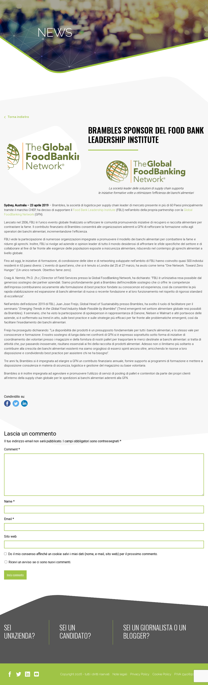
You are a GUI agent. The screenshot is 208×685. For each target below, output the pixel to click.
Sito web (10, 536)
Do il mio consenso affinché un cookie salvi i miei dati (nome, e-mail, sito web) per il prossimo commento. (83, 554)
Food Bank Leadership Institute (94, 210)
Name (9, 501)
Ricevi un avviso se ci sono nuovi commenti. (39, 562)
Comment (12, 449)
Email (9, 519)
